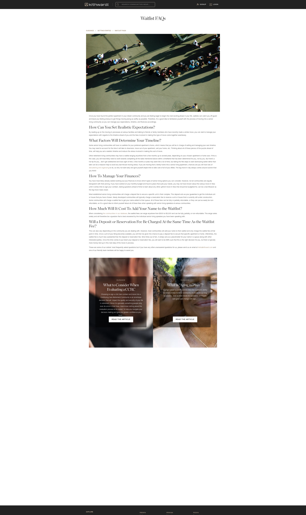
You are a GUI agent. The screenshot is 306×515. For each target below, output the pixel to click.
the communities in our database (115, 213)
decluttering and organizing (99, 168)
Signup (203, 4)
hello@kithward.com (205, 247)
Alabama (143, 512)
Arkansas (169, 512)
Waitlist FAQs (120, 30)
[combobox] (122, 4)
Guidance (90, 30)
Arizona (196, 512)
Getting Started (104, 30)
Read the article (121, 319)
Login (215, 4)
